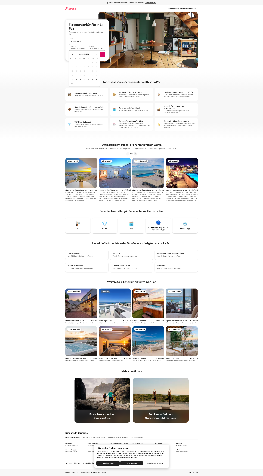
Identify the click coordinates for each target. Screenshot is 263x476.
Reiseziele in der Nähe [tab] (72, 437)
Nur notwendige (131, 463)
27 (84, 79)
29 (92, 79)
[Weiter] (135, 153)
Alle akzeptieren (108, 463)
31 (72, 84)
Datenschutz (84, 472)
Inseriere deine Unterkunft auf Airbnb (182, 9)
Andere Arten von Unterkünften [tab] (94, 437)
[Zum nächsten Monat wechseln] (96, 54)
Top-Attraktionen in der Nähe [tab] (118, 437)
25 (76, 79)
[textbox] (77, 48)
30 (96, 79)
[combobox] (87, 41)
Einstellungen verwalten (155, 463)
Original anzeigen (150, 3)
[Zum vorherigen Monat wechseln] (72, 54)
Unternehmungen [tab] (137, 437)
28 (88, 79)
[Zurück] (127, 153)
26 (80, 79)
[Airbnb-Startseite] (70, 8)
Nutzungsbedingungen (98, 472)
